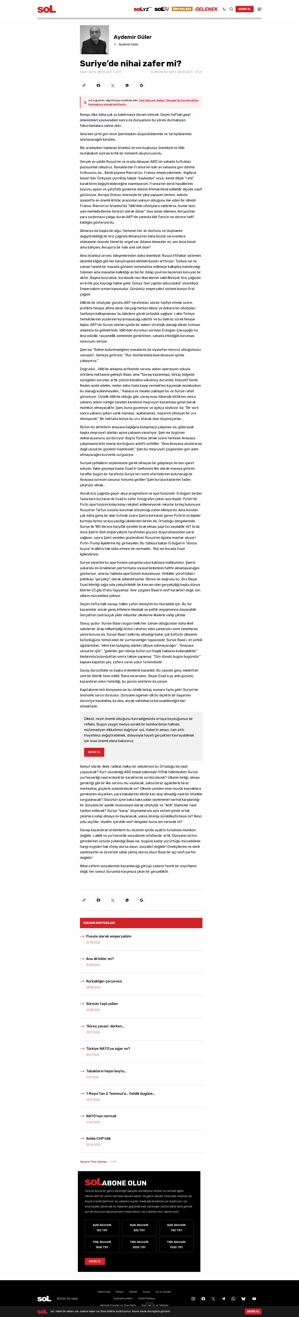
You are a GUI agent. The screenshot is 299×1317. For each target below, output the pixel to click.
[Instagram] (193, 1298)
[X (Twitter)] (213, 1298)
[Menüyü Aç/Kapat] (259, 9)
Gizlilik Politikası (146, 1298)
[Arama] (231, 9)
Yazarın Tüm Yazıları (93, 1161)
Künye (146, 1291)
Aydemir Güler (128, 44)
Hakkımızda (104, 1291)
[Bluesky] (243, 1298)
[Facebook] (203, 1298)
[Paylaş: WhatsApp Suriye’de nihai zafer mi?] (127, 85)
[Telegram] (223, 1298)
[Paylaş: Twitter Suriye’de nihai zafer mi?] (113, 85)
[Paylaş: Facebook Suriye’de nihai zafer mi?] (98, 85)
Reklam (133, 1291)
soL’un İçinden (163, 1291)
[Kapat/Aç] (149, 1304)
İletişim (120, 1291)
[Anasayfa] (44, 1298)
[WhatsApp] (233, 1298)
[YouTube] (254, 1298)
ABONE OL (244, 9)
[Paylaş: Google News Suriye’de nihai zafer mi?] (141, 85)
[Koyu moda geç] (224, 9)
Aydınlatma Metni (123, 1298)
